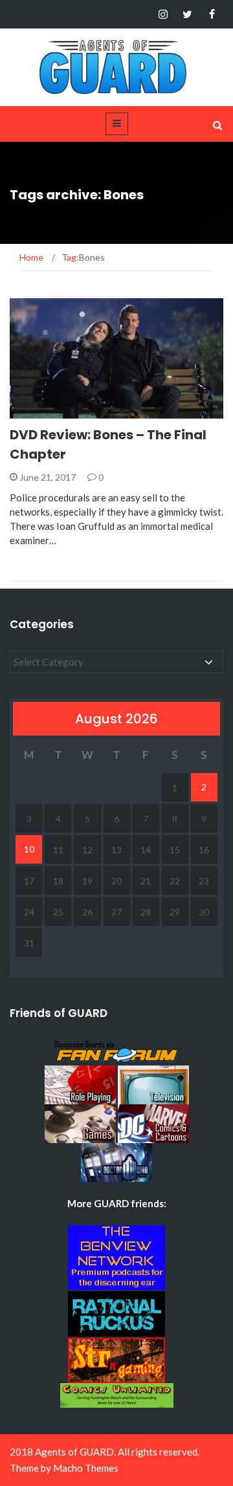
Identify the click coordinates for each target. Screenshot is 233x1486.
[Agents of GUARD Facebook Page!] (212, 14)
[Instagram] (162, 14)
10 (29, 849)
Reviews (45, 411)
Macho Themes (85, 1468)
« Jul (22, 966)
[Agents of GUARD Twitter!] (187, 14)
